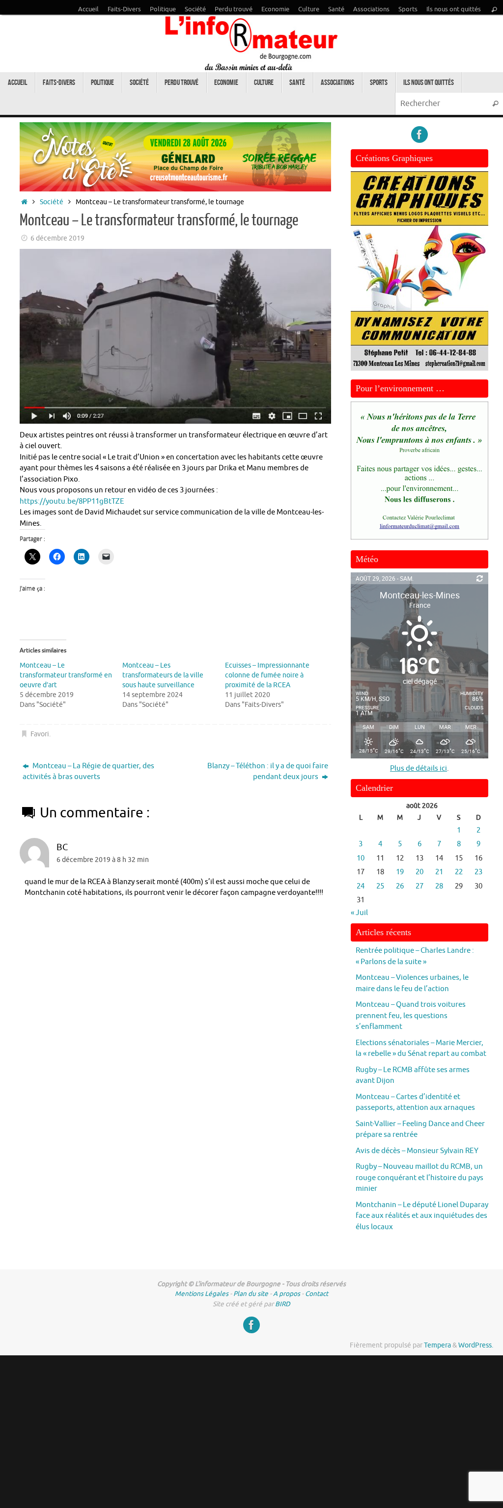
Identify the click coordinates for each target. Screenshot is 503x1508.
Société (195, 9)
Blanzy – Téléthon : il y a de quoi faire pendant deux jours (267, 771)
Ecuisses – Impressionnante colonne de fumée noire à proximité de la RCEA (267, 675)
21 (439, 872)
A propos (286, 1294)
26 (400, 886)
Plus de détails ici (418, 768)
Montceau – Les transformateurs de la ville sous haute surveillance (162, 675)
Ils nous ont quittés (453, 9)
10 (360, 858)
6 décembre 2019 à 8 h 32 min (102, 860)
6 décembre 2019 (57, 238)
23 (478, 872)
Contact (316, 1294)
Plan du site (250, 1294)
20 (419, 872)
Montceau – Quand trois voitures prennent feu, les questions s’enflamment (411, 1015)
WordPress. (475, 1345)
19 (400, 872)
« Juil (359, 912)
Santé (336, 9)
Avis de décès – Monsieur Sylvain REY (417, 1151)
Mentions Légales (201, 1294)
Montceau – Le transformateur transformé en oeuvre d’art (66, 675)
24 (360, 886)
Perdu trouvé (233, 9)
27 (419, 886)
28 (439, 886)
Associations (371, 9)
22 (459, 872)
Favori (39, 734)
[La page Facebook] (419, 134)
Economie (275, 9)
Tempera (437, 1345)
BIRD (282, 1304)
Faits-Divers (124, 9)
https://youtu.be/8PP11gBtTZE (72, 501)
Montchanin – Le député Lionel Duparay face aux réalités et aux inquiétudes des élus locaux (422, 1216)
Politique (163, 9)
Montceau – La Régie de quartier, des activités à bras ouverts (88, 771)
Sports (408, 9)
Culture (308, 9)
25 (380, 886)
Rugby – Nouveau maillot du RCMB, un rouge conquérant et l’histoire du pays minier (419, 1177)
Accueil (88, 9)
